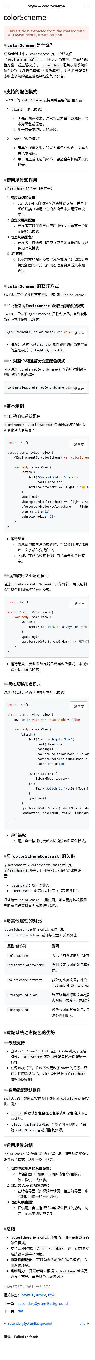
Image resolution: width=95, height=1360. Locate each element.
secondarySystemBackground (43, 1303)
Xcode (41, 1295)
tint (20, 1311)
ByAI (51, 1295)
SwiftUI (28, 1295)
